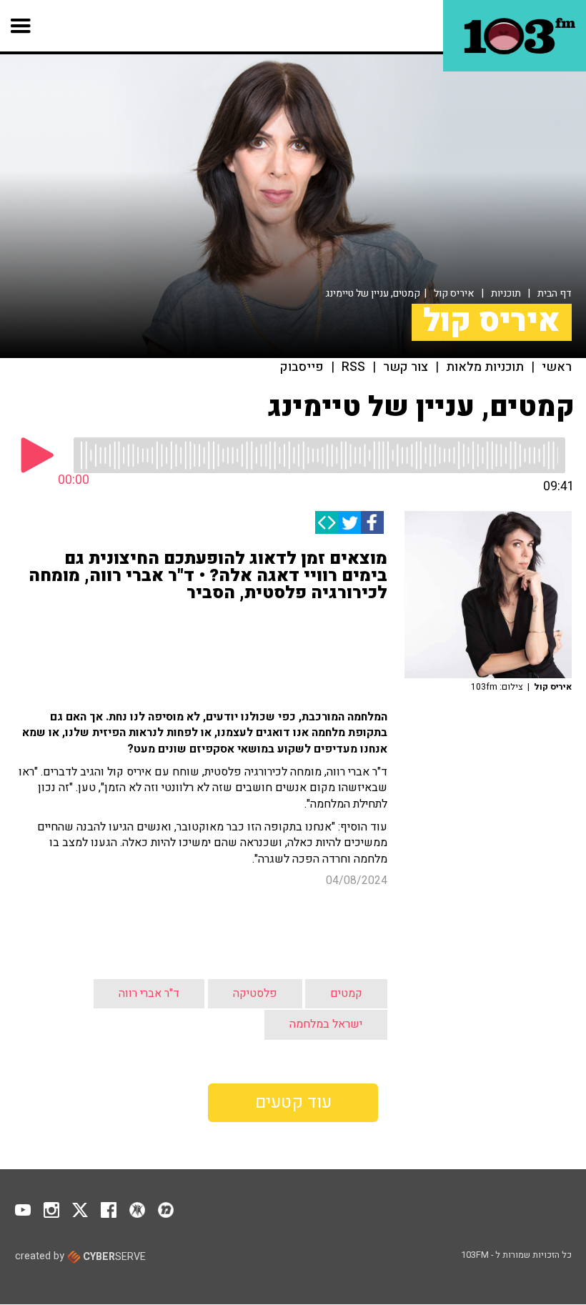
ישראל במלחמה (325, 1024)
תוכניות (506, 293)
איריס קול (454, 293)
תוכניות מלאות (485, 367)
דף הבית (554, 293)
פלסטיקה (255, 993)
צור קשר (405, 367)
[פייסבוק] (372, 522)
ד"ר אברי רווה (149, 993)
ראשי (557, 367)
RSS (353, 367)
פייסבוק (302, 367)
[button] (21, 25)
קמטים (346, 993)
